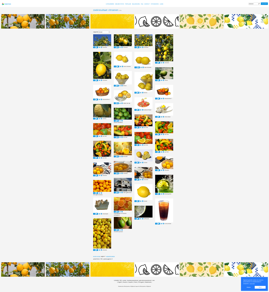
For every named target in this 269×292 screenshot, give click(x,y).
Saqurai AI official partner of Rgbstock (143, 286)
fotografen (155, 4)
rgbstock (8, 4)
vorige (98, 256)
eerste (95, 256)
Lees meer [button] (252, 283)
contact (147, 4)
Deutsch (125, 282)
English (120, 282)
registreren (264, 3)
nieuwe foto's (119, 4)
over (153, 280)
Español (130, 282)
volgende (108, 256)
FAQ (142, 4)
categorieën (110, 4)
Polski (135, 282)
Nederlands (148, 282)
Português (141, 282)
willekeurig (136, 4)
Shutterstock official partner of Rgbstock (126, 286)
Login (161, 4)
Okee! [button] (260, 287)
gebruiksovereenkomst (145, 280)
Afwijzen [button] (249, 287)
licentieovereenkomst (132, 280)
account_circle (101, 47)
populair (128, 4)
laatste (113, 256)
